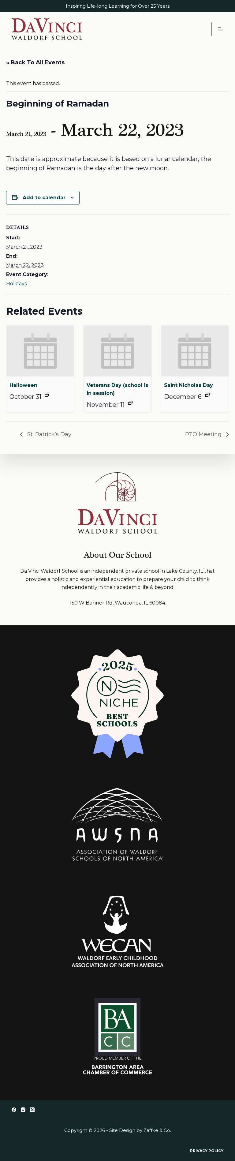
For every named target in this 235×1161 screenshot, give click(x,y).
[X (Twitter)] (32, 1109)
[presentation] (40, 351)
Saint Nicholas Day (188, 385)
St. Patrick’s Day (48, 434)
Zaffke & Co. (157, 1130)
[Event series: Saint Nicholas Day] (207, 395)
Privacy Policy (206, 1150)
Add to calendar (44, 197)
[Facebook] (14, 1109)
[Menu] (220, 29)
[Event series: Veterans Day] (130, 403)
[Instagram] (23, 1109)
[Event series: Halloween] (47, 395)
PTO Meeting (204, 434)
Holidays (16, 284)
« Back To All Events (35, 62)
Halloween (23, 385)
